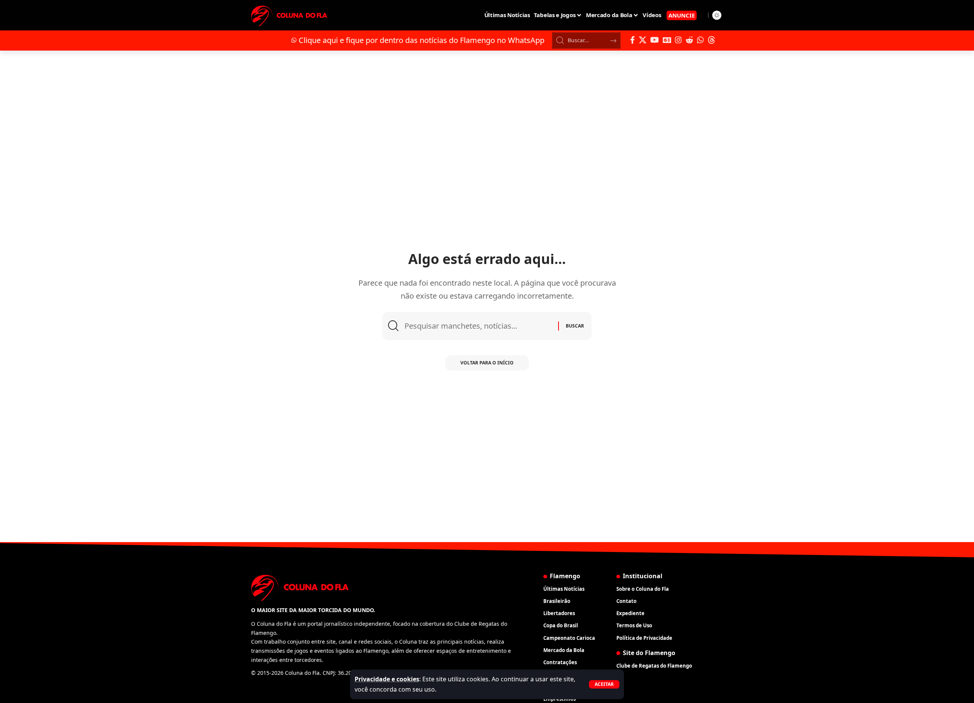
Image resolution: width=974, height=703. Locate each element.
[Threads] (711, 39)
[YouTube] (654, 39)
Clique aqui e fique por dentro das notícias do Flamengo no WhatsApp (421, 40)
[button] (604, 684)
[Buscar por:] (478, 326)
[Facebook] (632, 39)
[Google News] (667, 39)
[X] (642, 39)
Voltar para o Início (487, 362)
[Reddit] (689, 39)
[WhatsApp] (700, 39)
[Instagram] (678, 39)
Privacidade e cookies (387, 679)
